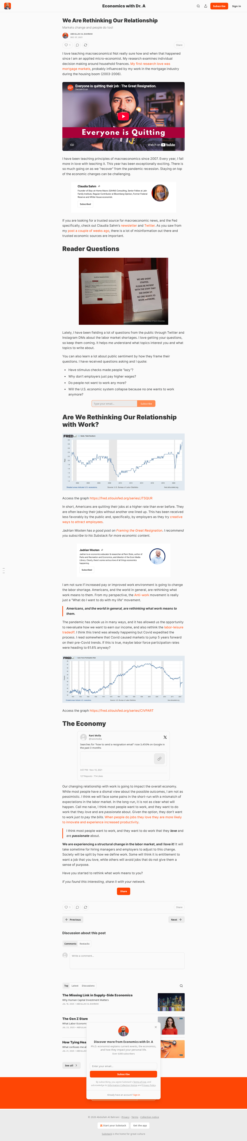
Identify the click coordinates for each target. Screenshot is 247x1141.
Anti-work (141, 595)
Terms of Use (139, 1081)
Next (174, 919)
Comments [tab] (70, 943)
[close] (155, 1027)
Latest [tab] (75, 985)
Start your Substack (114, 1125)
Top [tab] (66, 985)
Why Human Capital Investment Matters (85, 1000)
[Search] (198, 6)
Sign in (236, 6)
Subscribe (219, 6)
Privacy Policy (149, 1085)
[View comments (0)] (77, 45)
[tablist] (76, 943)
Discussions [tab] (88, 985)
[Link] (57, 248)
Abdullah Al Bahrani (81, 34)
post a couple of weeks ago (88, 231)
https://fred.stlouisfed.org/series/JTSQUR (121, 498)
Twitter (149, 225)
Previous (75, 919)
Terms (134, 1117)
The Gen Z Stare (75, 1019)
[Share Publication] (205, 6)
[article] (123, 1002)
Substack (107, 1133)
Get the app (140, 1125)
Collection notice (149, 1117)
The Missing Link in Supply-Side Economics (97, 995)
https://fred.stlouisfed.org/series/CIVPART (122, 711)
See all (69, 1065)
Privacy (125, 1117)
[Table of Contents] (3, 570)
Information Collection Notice (122, 1085)
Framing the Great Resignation (139, 530)
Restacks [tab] (84, 943)
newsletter (129, 225)
